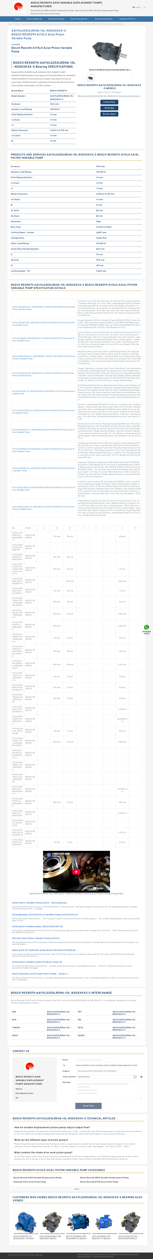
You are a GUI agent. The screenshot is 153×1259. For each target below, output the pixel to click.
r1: (12, 125)
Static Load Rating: (20, 243)
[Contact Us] (146, 629)
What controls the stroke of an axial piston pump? (43, 1152)
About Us (11, 1255)
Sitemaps (39, 1255)
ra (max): (15, 120)
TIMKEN (16, 1028)
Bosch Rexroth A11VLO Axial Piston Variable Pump (40, 24)
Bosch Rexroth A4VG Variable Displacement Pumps (81, 19)
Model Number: (18, 96)
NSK (14, 1012)
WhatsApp (109, 108)
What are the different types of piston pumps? (41, 1140)
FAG (79, 1020)
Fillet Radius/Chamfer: (22, 114)
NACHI (15, 1035)
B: (12, 141)
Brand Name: (17, 91)
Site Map (30, 1255)
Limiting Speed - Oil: (20, 271)
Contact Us (21, 1255)
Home (18, 19)
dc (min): (15, 210)
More (77, 1189)
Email (65, 1060)
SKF (80, 1012)
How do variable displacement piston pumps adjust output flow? (52, 1127)
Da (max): (16, 104)
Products (17, 24)
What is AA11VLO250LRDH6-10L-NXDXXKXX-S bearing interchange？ (109, 96)
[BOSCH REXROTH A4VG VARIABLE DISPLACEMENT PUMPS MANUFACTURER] (19, 6)
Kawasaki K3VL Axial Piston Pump (130, 19)
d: (12, 254)
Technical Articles (56, 19)
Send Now (88, 1105)
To (64, 1066)
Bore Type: (16, 227)
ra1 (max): (16, 136)
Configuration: (17, 238)
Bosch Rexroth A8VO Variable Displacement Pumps (105, 19)
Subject (66, 1071)
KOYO (80, 1028)
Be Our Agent (109, 114)
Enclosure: (16, 221)
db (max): (15, 216)
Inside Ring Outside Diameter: (25, 249)
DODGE (81, 1035)
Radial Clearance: (19, 130)
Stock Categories (34, 19)
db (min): (15, 260)
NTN (14, 1020)
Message (66, 1082)
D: (12, 265)
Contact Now (109, 102)
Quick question (69, 1077)
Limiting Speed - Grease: (22, 232)
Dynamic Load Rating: (21, 109)
